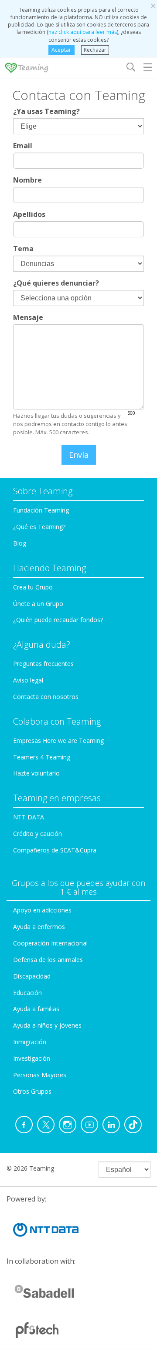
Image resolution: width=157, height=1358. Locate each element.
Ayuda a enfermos (39, 926)
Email (22, 145)
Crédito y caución (37, 833)
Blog (19, 543)
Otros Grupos (32, 1091)
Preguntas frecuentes (43, 663)
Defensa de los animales (48, 959)
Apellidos (29, 214)
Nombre (27, 180)
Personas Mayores (39, 1075)
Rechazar (95, 49)
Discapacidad (32, 976)
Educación (27, 993)
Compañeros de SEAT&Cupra (54, 850)
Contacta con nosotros (45, 696)
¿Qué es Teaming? (39, 527)
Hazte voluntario (36, 773)
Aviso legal (28, 680)
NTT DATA (28, 817)
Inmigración (29, 1042)
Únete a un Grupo (38, 603)
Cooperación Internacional (50, 943)
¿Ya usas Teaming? (46, 111)
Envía (79, 454)
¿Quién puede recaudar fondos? (58, 620)
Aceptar (61, 49)
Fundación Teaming (41, 510)
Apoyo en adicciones (42, 910)
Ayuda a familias (36, 1009)
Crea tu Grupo (33, 587)
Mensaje (28, 317)
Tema (23, 248)
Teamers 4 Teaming (41, 757)
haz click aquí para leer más (82, 32)
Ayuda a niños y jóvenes (47, 1025)
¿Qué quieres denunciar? (56, 283)
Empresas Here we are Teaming (58, 740)
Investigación (31, 1058)
